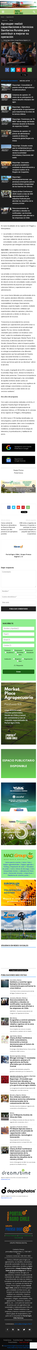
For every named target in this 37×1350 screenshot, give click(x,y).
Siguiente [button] (33, 486)
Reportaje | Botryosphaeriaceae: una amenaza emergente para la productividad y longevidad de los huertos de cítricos (23, 181)
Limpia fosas (28, 873)
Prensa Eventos (12, 1342)
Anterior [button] (3, 486)
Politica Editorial (12, 1347)
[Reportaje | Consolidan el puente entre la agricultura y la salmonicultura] (6, 87)
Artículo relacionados (9, 81)
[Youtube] (30, 1330)
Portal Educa (28, 1340)
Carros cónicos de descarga (19, 869)
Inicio (2, 17)
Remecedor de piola (15, 873)
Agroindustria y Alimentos (6, 89)
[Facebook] (7, 1330)
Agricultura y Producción (5, 111)
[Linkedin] (18, 1330)
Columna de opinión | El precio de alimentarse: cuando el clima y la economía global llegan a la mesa (23, 136)
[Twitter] (24, 1330)
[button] (34, 12)
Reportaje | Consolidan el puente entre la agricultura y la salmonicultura (23, 87)
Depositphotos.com (6, 1197)
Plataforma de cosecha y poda (18, 875)
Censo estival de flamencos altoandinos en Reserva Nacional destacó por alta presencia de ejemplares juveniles (9, 528)
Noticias (11, 20)
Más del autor (25, 81)
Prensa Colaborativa (25, 1235)
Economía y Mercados (5, 213)
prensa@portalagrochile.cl (23, 1324)
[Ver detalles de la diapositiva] (18, 486)
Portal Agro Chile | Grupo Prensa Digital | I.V (16, 40)
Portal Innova (7, 1340)
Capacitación (5, 20)
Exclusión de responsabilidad (25, 1346)
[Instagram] (13, 1330)
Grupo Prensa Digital (9, 1346)
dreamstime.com (5, 1179)
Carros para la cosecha (12, 862)
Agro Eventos (5, 196)
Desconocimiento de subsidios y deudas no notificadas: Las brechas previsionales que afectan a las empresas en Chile (23, 213)
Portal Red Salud (18, 1340)
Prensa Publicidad (11, 1235)
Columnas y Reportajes (5, 99)
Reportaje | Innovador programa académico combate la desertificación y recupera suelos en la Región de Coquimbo (23, 167)
